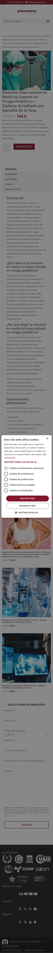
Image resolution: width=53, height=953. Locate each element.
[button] (26, 462)
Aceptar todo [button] (27, 498)
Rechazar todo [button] (27, 506)
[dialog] (26, 476)
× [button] (47, 438)
